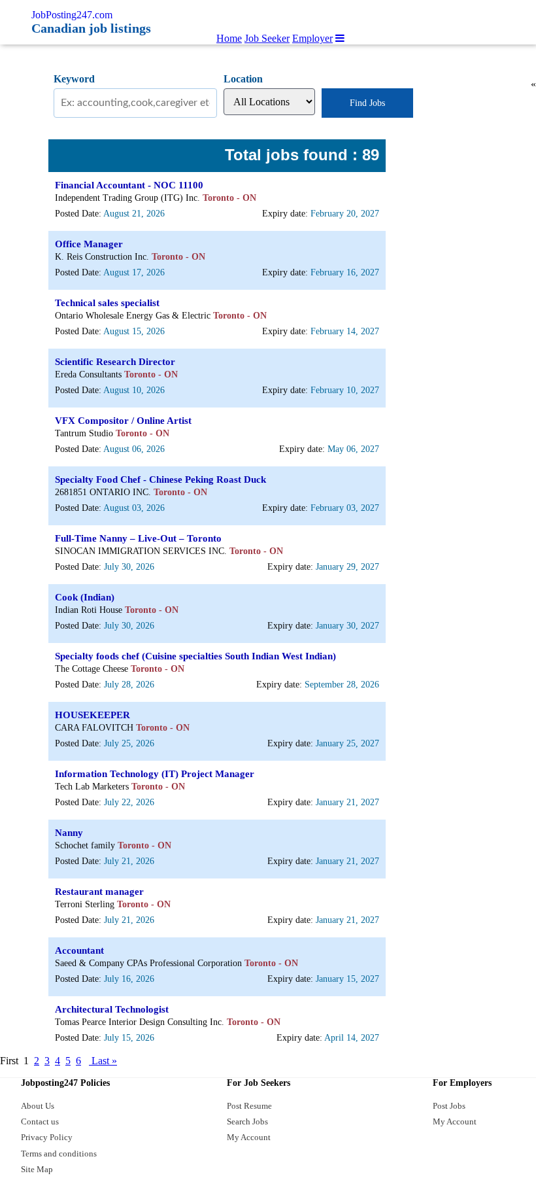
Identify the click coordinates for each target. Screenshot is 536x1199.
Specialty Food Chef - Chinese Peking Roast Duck (160, 479)
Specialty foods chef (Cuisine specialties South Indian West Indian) (195, 656)
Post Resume (249, 1106)
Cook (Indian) (84, 597)
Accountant (79, 950)
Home (229, 38)
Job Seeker (267, 38)
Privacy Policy (47, 1137)
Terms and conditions (59, 1153)
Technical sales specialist (107, 303)
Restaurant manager (99, 891)
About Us (37, 1106)
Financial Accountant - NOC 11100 (129, 185)
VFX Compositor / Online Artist (123, 420)
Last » (103, 1060)
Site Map (37, 1169)
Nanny (69, 832)
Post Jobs (449, 1106)
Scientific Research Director (115, 361)
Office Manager (89, 244)
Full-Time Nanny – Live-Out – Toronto (138, 538)
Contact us (40, 1121)
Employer (312, 38)
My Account (249, 1137)
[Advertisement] (451, 297)
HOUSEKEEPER (92, 715)
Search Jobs (247, 1121)
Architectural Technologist (112, 1009)
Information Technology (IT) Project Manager (154, 774)
